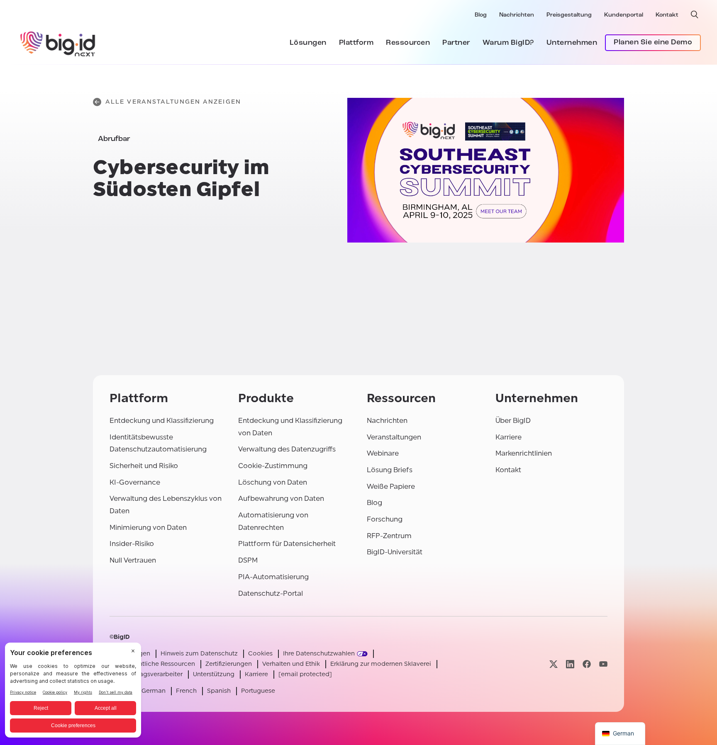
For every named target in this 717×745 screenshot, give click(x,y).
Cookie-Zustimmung (272, 466)
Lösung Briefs (389, 470)
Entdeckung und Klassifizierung (162, 421)
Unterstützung (213, 674)
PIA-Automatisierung (273, 577)
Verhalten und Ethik (291, 663)
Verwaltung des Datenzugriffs (287, 449)
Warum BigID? (508, 43)
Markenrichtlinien (523, 453)
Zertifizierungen (228, 663)
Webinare (383, 453)
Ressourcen (408, 43)
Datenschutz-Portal (270, 593)
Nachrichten (516, 15)
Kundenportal (623, 15)
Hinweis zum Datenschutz (199, 653)
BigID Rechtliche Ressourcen (152, 663)
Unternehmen (572, 43)
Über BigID (513, 421)
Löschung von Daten (272, 482)
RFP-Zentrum (389, 536)
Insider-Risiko (132, 544)
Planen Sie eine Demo (653, 42)
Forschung (384, 519)
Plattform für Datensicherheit (287, 544)
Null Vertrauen (133, 560)
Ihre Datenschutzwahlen (319, 653)
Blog (481, 15)
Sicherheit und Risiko (144, 466)
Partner (456, 43)
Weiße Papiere (391, 486)
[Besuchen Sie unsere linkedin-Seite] (570, 664)
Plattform (356, 43)
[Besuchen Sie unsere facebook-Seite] (587, 664)
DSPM (248, 560)
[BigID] (58, 42)
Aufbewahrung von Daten (281, 498)
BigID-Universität (394, 552)
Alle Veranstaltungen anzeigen (173, 101)
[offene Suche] (694, 14)
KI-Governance (135, 482)
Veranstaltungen (394, 437)
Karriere (508, 437)
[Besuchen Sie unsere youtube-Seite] (603, 664)
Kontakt (667, 15)
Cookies (260, 653)
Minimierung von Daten (148, 527)
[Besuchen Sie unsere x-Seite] (553, 664)
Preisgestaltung (569, 15)
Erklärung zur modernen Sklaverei (380, 663)
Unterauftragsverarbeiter (146, 674)
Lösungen (308, 43)
